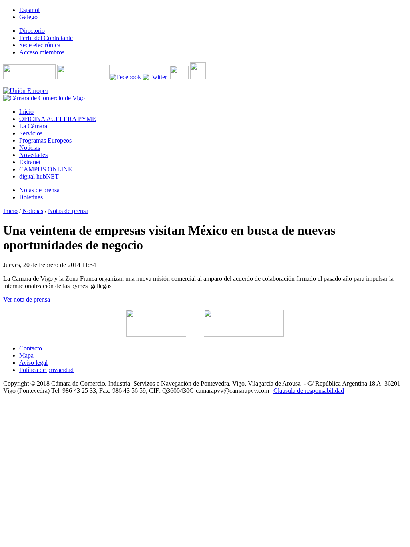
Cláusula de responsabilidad (308, 390)
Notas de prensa (68, 210)
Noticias (32, 210)
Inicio (10, 210)
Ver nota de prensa (26, 299)
